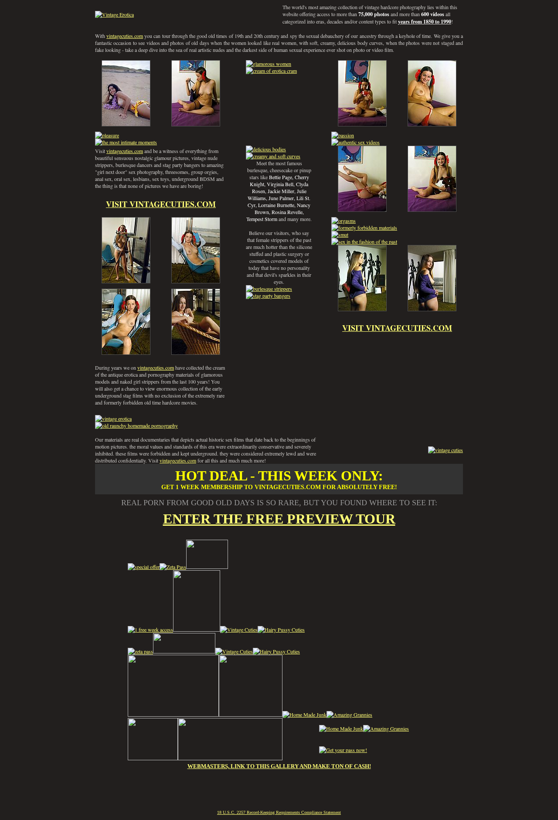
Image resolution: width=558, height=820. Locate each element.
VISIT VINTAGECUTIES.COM (161, 204)
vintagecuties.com (124, 35)
